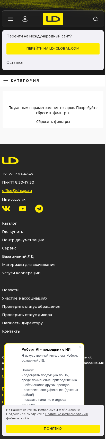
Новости (10, 290)
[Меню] (10, 19)
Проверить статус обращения (31, 306)
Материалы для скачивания (28, 264)
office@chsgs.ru (17, 190)
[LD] (53, 19)
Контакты (11, 331)
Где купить (12, 231)
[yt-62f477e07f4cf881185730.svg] (23, 209)
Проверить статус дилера (27, 314)
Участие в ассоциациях (24, 298)
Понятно (53, 428)
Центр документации (23, 240)
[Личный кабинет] (25, 19)
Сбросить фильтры (53, 121)
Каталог (9, 223)
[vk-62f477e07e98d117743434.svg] (6, 209)
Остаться (14, 62)
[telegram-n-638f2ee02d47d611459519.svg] (39, 209)
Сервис (9, 248)
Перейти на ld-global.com (52, 48)
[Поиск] (95, 19)
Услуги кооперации (21, 273)
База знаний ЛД (18, 256)
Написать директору (22, 323)
